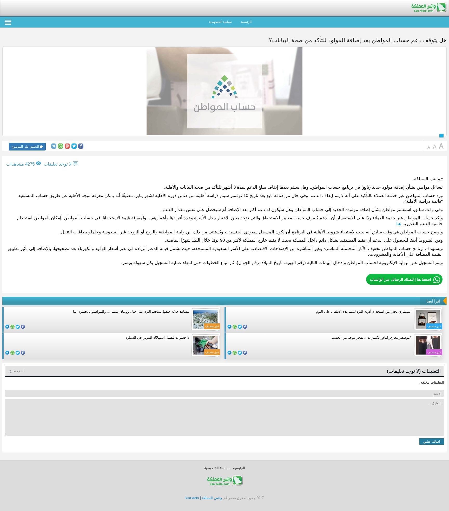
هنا (398, 223)
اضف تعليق (16, 371)
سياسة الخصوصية (220, 22)
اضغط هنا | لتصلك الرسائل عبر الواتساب (400, 279)
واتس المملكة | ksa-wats (204, 498)
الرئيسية (246, 22)
